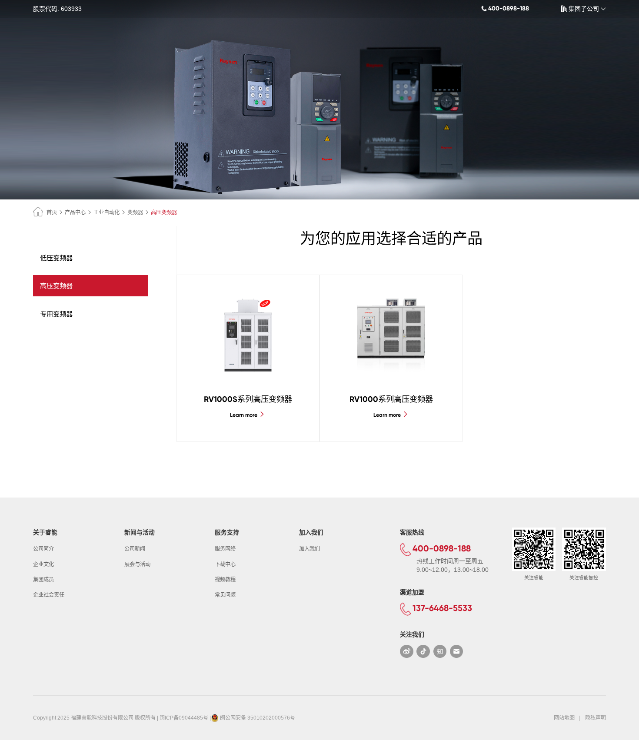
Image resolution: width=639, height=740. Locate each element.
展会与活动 (137, 564)
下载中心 (225, 564)
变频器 (135, 212)
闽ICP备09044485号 (184, 718)
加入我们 (309, 549)
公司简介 (43, 549)
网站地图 (564, 718)
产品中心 (75, 212)
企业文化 (43, 564)
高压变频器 (56, 285)
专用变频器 (56, 314)
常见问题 (225, 595)
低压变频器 (56, 258)
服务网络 (225, 549)
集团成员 (43, 580)
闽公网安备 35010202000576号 (257, 718)
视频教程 (225, 580)
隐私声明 (595, 718)
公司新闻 (134, 549)
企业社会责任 (48, 595)
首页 (52, 212)
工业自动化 (106, 212)
